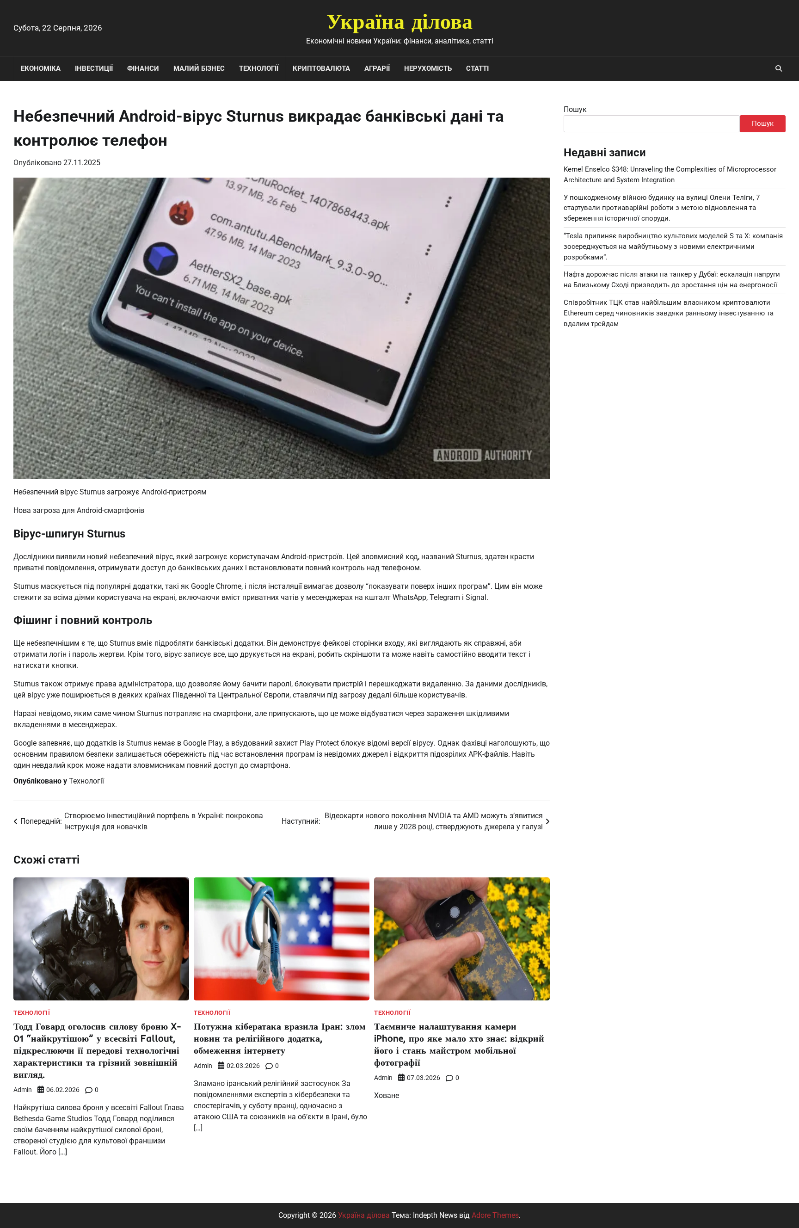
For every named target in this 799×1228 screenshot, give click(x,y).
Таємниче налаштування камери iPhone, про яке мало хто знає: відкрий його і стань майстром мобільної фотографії (459, 1044)
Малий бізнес (199, 68)
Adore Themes (495, 1215)
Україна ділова (399, 20)
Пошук (575, 109)
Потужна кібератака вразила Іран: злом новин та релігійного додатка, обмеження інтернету (280, 1038)
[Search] (779, 68)
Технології (258, 68)
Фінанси (143, 68)
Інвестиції (94, 68)
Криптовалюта (321, 68)
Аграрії (377, 68)
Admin (22, 1089)
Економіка (41, 68)
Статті (477, 68)
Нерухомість (428, 68)
